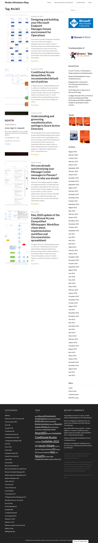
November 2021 (74, 224)
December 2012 (74, 362)
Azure (6, 425)
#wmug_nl (45, 427)
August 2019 (73, 306)
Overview (8, 484)
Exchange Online (10, 453)
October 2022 (73, 201)
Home (49, 2)
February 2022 (73, 214)
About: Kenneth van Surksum (64, 2)
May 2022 (72, 211)
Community (56, 433)
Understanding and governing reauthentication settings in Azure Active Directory (45, 122)
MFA (39, 449)
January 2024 (73, 174)
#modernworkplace (42, 424)
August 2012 (73, 369)
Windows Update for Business (14, 525)
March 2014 (72, 336)
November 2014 (74, 326)
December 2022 (74, 194)
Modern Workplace (10, 478)
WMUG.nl (8, 528)
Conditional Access (10, 437)
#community (51, 416)
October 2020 (73, 263)
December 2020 (74, 257)
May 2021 (72, 240)
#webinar (38, 427)
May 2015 (72, 323)
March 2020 (72, 286)
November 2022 (74, 198)
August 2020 (73, 270)
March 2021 (72, 247)
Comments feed (73, 394)
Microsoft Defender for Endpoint (14, 469)
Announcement (9, 422)
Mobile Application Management (14, 475)
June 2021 (72, 237)
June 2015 (72, 319)
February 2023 (73, 191)
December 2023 (74, 178)
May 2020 (72, 280)
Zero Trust (58, 459)
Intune (7, 459)
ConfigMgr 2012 (50, 441)
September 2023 (74, 184)
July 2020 (72, 273)
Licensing (8, 462)
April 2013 (72, 352)
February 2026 (73, 155)
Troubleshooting (10, 513)
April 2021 (72, 244)
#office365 (51, 424)
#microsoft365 (52, 421)
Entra (6, 444)
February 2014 (73, 339)
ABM (6, 415)
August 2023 (73, 188)
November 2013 (74, 346)
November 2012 (74, 365)
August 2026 (73, 151)
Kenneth (66, 443)
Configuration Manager (12, 440)
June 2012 (72, 375)
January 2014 (73, 342)
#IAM (54, 418)
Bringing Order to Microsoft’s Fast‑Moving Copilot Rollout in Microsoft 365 (78, 84)
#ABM (36, 416)
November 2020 (74, 260)
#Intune (58, 419)
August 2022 (73, 207)
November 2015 (74, 316)
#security (58, 424)
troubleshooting (39, 459)
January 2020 (73, 293)
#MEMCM (46, 421)
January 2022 (73, 217)
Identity (42, 445)
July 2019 (72, 309)
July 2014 (72, 329)
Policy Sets (40, 452)
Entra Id (7, 447)
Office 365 (8, 481)
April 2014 (72, 332)
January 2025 (73, 165)
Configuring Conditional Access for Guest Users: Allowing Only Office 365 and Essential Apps (77, 423)
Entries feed (72, 391)
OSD (53, 449)
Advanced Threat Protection (13, 418)
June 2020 (72, 276)
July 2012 (72, 372)
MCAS (36, 449)
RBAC (52, 452)
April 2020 (72, 283)
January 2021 (73, 253)
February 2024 (73, 171)
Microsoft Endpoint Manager (13, 472)
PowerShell (8, 491)
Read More (35, 61)
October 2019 (73, 303)
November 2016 (74, 313)
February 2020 (73, 290)
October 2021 (73, 227)
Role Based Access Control (13, 500)
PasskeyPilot (68, 415)
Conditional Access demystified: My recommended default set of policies (44, 76)
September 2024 (74, 168)
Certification (8, 431)
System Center (49, 456)
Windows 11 (8, 522)
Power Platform (9, 487)
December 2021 (74, 221)
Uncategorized (9, 516)
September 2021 (74, 230)
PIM (36, 452)
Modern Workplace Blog (17, 2)
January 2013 (73, 359)
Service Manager (10, 506)
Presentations (9, 494)
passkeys (58, 449)
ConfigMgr (38, 441)
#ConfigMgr (50, 418)
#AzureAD (41, 416)
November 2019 (74, 300)
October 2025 (73, 158)
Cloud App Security (10, 434)
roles (57, 452)
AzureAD (7, 428)
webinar (46, 459)
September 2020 (74, 267)
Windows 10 (8, 519)
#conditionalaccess (41, 419)
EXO (37, 446)
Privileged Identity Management (14, 497)
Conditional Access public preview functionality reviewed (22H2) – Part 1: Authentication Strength (78, 433)
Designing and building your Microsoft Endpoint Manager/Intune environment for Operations (45, 27)
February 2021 (73, 250)
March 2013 (72, 355)
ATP (50, 427)
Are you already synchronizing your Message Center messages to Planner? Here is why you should (45, 172)
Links (90, 2)
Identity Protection (11, 456)
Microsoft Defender (11, 466)
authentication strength (49, 429)
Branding (49, 433)
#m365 (37, 421)
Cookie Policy (80, 2)
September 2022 (74, 204)
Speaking (7, 509)
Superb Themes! (67, 540)
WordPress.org (73, 398)
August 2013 (73, 349)
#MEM (42, 421)
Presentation (46, 452)
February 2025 (73, 161)
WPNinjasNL (8, 531)
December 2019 (74, 296)
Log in (70, 388)
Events (7, 450)
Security (7, 503)
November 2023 (74, 181)
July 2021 (72, 234)
